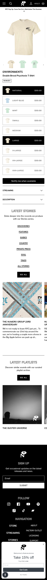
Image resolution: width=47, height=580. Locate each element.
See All (23, 274)
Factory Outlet (34, 530)
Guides (23, 237)
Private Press (24, 249)
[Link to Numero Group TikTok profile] (23, 510)
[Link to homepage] (23, 3)
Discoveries (23, 226)
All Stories (23, 266)
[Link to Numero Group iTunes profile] (14, 510)
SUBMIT (24, 485)
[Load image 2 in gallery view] (22, 64)
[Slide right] (43, 65)
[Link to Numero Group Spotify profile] (38, 504)
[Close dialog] (43, 544)
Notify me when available (23, 181)
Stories (13, 540)
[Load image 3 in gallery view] (34, 64)
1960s (23, 260)
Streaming (13, 533)
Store (13, 525)
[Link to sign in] (31, 3)
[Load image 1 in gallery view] (11, 64)
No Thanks (23, 575)
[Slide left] (3, 65)
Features (23, 231)
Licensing (34, 535)
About (34, 525)
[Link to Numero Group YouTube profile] (28, 504)
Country (23, 243)
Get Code (23, 570)
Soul (23, 254)
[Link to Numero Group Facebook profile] (18, 504)
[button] (43, 4)
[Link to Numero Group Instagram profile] (8, 504)
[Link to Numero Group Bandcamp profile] (32, 510)
